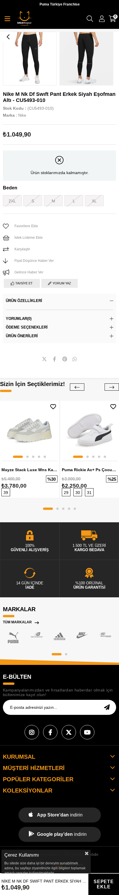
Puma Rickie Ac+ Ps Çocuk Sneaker (90, 469)
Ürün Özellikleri (24, 301)
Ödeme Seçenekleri (27, 327)
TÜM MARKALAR (17, 622)
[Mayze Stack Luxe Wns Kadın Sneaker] (29, 430)
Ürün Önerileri (22, 336)
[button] (18, 457)
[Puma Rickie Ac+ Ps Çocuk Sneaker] (90, 430)
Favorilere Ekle (53, 407)
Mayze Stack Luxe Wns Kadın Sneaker (29, 469)
